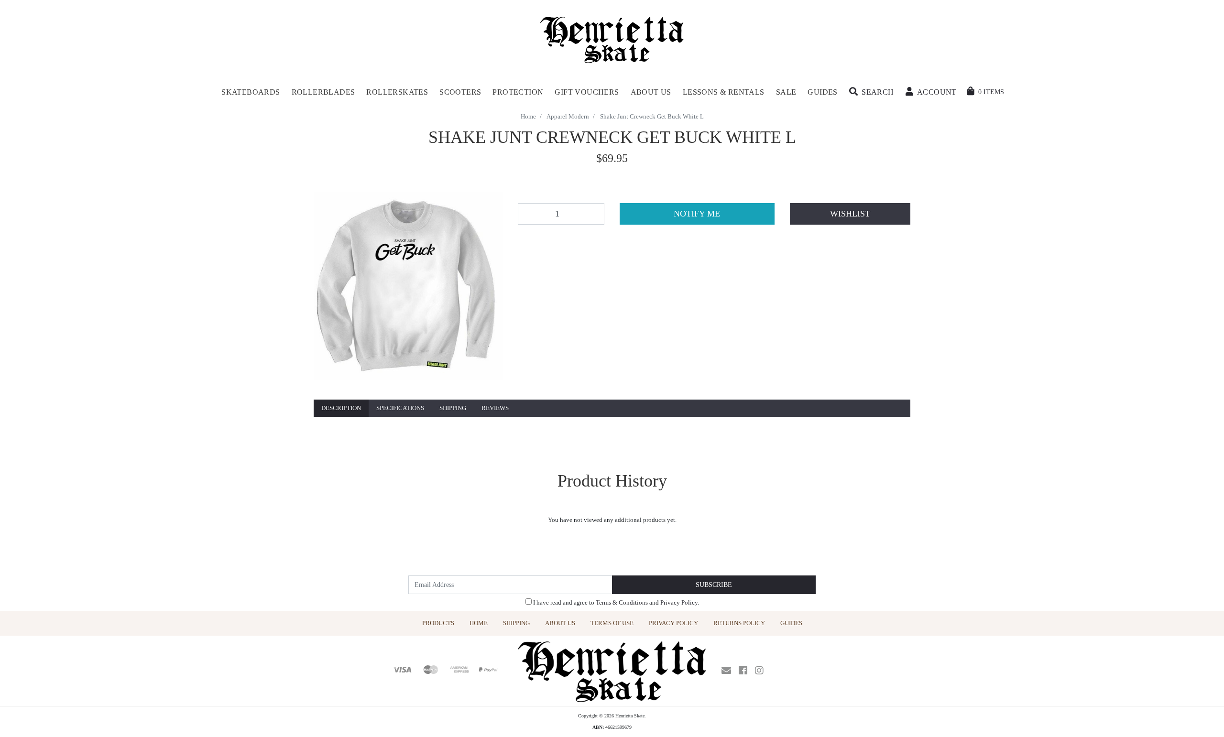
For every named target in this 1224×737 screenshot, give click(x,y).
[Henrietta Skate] (612, 38)
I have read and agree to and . (615, 602)
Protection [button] (517, 92)
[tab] (341, 408)
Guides (791, 623)
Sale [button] (786, 92)
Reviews (495, 408)
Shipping (452, 408)
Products (438, 623)
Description (341, 408)
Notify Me (697, 213)
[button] (871, 92)
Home (479, 623)
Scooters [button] (460, 92)
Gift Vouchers (587, 92)
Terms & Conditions (622, 602)
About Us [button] (651, 92)
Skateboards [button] (250, 92)
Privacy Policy (679, 602)
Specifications (400, 408)
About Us (560, 623)
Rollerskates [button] (397, 92)
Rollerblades (323, 92)
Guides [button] (822, 92)
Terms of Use (612, 623)
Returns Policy (739, 623)
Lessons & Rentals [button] (724, 92)
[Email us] (726, 670)
